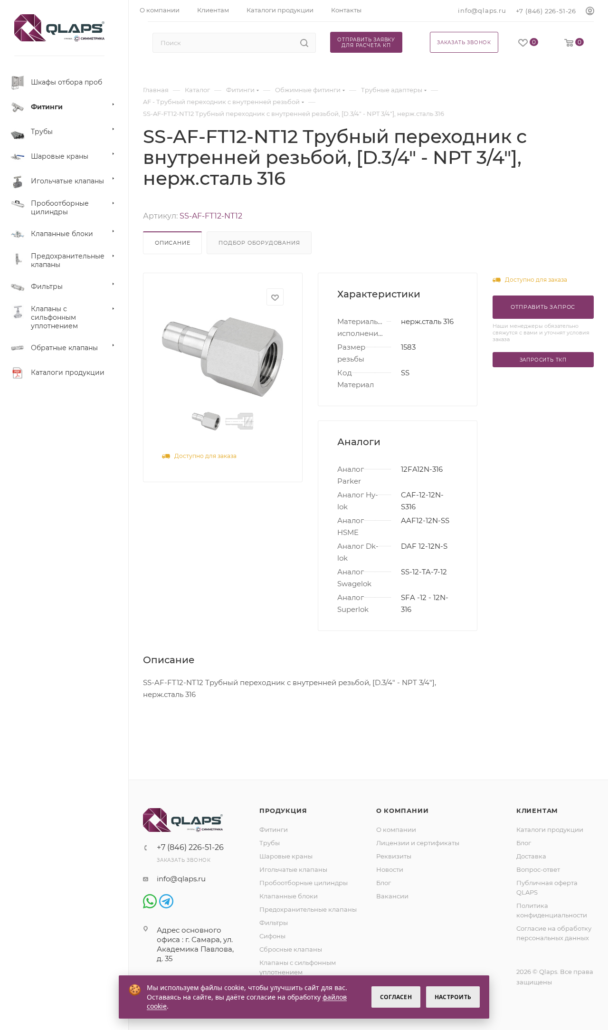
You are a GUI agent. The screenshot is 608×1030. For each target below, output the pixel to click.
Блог (383, 883)
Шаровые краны (286, 856)
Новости (389, 869)
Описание (172, 242)
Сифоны (272, 936)
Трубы (269, 843)
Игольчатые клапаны (293, 869)
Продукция (283, 810)
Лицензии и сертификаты (417, 843)
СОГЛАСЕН (396, 997)
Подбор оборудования (259, 242)
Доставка (531, 856)
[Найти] (304, 43)
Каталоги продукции (549, 829)
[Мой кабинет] (590, 11)
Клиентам (537, 810)
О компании (402, 810)
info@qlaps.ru (482, 10)
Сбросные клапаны (290, 949)
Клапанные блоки (288, 896)
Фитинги (273, 829)
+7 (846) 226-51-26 (546, 11)
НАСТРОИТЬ (453, 997)
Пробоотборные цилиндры (303, 883)
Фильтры (273, 922)
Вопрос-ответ (538, 869)
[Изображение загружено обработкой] (222, 357)
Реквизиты (393, 856)
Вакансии (392, 896)
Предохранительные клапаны (308, 909)
